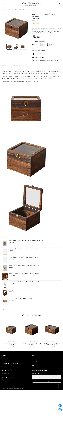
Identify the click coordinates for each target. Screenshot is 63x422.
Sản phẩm (31, 315)
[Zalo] (60, 409)
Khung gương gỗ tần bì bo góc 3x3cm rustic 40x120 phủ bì (24, 281)
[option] (16, 27)
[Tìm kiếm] (60, 3)
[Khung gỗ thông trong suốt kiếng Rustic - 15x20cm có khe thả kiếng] (5, 243)
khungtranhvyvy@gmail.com (10, 366)
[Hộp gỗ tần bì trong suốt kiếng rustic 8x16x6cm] (5, 301)
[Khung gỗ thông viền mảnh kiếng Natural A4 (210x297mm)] (5, 251)
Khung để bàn (5, 373)
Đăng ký (47, 380)
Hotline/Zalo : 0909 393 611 (10, 363)
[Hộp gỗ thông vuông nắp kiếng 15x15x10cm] (31, 333)
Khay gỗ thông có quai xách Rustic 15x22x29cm (21, 290)
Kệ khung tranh (6, 379)
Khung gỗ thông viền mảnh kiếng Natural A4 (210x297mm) (23, 248)
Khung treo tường (6, 375)
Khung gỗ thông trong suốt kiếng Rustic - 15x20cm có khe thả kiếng (26, 240)
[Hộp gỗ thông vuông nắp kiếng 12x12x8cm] (11, 333)
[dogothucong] (32, 3)
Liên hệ (34, 365)
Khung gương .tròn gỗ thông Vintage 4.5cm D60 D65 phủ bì (24, 273)
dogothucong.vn (7, 360)
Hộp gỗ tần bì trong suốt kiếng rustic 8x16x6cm (21, 298)
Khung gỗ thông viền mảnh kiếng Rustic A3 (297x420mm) (23, 257)
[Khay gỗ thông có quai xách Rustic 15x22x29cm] (5, 292)
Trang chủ (34, 359)
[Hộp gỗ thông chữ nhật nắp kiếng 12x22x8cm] (51, 333)
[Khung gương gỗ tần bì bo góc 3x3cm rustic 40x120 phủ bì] (5, 284)
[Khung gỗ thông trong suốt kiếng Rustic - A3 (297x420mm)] (5, 268)
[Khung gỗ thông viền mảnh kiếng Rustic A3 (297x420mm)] (5, 259)
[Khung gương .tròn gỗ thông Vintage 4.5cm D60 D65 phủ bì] (5, 276)
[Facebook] (60, 405)
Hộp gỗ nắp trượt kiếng (7, 377)
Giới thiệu (34, 361)
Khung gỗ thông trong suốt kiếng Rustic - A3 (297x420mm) (24, 265)
